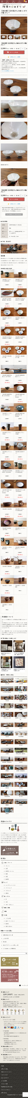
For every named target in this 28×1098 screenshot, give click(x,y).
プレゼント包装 (4, 1083)
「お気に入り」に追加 (14, 57)
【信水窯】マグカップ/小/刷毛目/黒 (6, 280)
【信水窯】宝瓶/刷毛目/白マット (20, 548)
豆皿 (7, 876)
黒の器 (4, 941)
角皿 (7, 873)
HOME (2, 1066)
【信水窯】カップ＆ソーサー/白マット (7, 414)
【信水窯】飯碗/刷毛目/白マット (20, 376)
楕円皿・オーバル (10, 871)
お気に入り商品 (4, 1068)
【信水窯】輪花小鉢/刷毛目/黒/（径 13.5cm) (20, 415)
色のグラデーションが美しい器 (10, 945)
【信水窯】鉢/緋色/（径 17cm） (6, 528)
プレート (8, 865)
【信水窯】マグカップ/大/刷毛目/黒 (19, 471)
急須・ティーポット (10, 921)
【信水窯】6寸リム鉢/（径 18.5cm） (20, 490)
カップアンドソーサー (11, 885)
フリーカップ (9, 888)
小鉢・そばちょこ (10, 904)
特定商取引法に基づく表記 (6, 1086)
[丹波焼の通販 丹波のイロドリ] (14, 7)
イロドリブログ (4, 1074)
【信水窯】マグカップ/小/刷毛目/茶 (19, 280)
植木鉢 (7, 923)
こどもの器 (8, 918)
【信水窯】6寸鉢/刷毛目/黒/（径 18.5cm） (7, 471)
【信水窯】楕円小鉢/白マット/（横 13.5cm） (7, 491)
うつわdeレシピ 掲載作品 (9, 948)
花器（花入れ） (9, 926)
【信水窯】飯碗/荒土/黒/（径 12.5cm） (7, 395)
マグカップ (8, 890)
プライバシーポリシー (5, 1089)
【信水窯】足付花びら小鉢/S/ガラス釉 (20, 337)
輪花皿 (7, 879)
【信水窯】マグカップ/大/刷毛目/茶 (19, 509)
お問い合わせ (4, 1092)
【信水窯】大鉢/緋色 (7, 509)
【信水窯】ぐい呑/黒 (7, 585)
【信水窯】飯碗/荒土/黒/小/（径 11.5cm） (7, 376)
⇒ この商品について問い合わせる (14, 214)
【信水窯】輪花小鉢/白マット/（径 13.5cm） (20, 396)
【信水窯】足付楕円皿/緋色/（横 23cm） (7, 299)
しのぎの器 (6, 938)
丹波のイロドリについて (6, 1071)
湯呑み (7, 893)
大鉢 (7, 902)
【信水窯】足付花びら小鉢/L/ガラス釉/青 (20, 299)
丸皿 (7, 868)
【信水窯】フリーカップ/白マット (20, 528)
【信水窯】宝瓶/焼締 (7, 566)
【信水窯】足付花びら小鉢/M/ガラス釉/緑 (7, 337)
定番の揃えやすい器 (8, 935)
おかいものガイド (5, 1077)
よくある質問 (4, 1080)
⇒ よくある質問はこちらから (8, 70)
